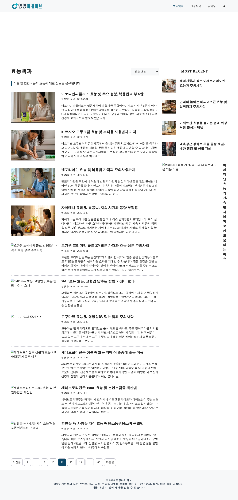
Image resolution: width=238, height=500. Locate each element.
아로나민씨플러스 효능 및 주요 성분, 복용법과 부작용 (102, 94)
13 (80, 462)
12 (71, 462)
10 (53, 462)
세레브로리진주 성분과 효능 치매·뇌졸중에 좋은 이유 (102, 352)
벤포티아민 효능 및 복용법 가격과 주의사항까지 (98, 170)
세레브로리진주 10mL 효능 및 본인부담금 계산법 (99, 388)
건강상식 (195, 6)
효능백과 (178, 6)
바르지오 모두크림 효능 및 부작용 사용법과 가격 (98, 132)
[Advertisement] (119, 38)
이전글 (17, 462)
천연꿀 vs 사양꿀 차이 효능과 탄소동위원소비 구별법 (102, 423)
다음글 (110, 462)
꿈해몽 (212, 6)
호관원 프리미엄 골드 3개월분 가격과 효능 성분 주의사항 (105, 245)
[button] (224, 6)
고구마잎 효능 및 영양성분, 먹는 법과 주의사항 (97, 316)
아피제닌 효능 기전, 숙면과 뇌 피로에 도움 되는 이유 (225, 212)
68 (98, 462)
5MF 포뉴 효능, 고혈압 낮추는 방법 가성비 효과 (98, 281)
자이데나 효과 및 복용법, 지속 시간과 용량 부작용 (99, 207)
